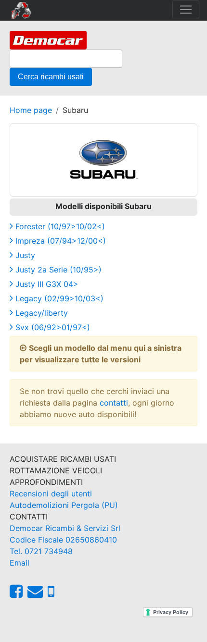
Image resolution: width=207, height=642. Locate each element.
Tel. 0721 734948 (41, 551)
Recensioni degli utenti (51, 493)
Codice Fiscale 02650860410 (63, 539)
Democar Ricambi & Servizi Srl (65, 528)
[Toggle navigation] (185, 9)
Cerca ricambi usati (51, 77)
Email (19, 563)
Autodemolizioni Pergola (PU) (64, 505)
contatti (114, 402)
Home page (31, 110)
